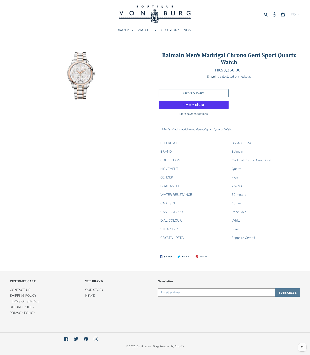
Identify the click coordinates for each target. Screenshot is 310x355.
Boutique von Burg (148, 346)
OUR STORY (94, 290)
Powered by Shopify (172, 346)
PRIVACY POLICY (22, 313)
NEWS (90, 295)
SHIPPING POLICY (23, 295)
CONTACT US (20, 290)
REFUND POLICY (22, 307)
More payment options (193, 114)
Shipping (213, 77)
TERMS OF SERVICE (24, 301)
